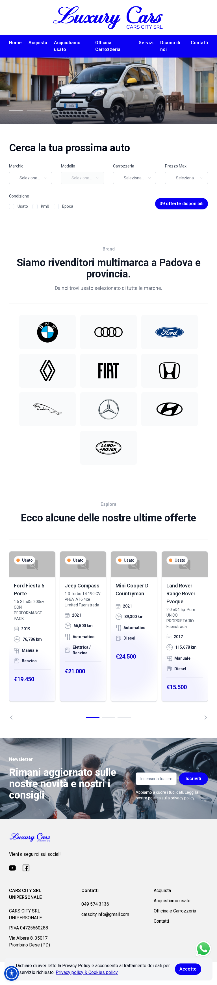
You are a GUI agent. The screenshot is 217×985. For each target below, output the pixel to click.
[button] (12, 973)
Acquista (38, 42)
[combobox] (30, 178)
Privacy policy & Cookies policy (87, 972)
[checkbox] (11, 206)
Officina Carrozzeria (107, 46)
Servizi (146, 42)
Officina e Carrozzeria (175, 911)
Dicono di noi (170, 46)
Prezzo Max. (176, 166)
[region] (108, 635)
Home (15, 42)
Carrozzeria (123, 166)
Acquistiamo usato (67, 46)
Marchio (16, 166)
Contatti (199, 42)
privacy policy (182, 798)
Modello (68, 166)
